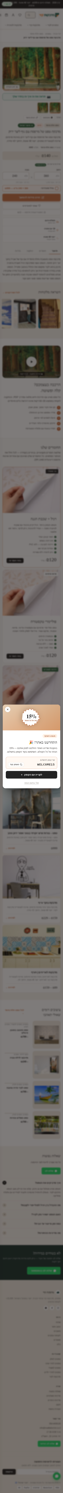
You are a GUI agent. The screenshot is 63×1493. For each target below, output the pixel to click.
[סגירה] (7, 709)
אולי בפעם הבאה (31, 783)
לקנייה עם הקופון (33, 774)
